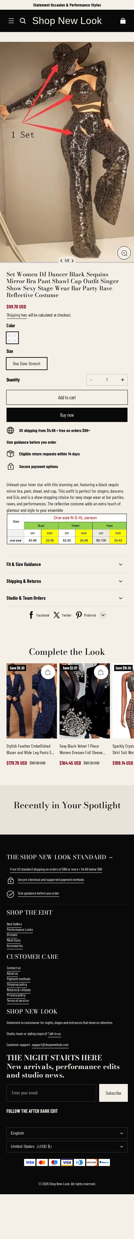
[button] (11, 20)
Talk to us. (54, 1033)
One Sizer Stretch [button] (26, 363)
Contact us (13, 967)
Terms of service (18, 1000)
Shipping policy (17, 984)
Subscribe (113, 1093)
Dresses (12, 934)
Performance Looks (20, 929)
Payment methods (18, 978)
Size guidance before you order (38, 893)
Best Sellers (14, 923)
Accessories (15, 945)
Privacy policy (16, 994)
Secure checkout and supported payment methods (51, 879)
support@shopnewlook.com (50, 1044)
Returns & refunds (19, 989)
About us (12, 973)
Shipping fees (17, 315)
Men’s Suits (13, 940)
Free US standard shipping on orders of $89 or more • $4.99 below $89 (56, 869)
